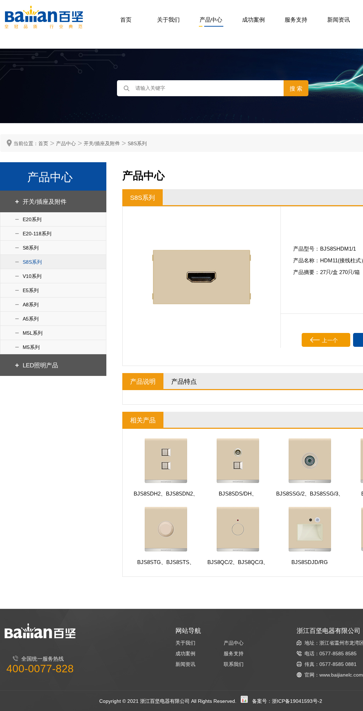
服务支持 (296, 19)
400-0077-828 (40, 668)
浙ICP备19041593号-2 (297, 701)
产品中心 (211, 19)
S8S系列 (137, 143)
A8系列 (31, 304)
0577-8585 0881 (338, 664)
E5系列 (31, 290)
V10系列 (32, 276)
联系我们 (234, 664)
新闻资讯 (338, 19)
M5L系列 (33, 332)
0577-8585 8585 (338, 653)
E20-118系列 (37, 233)
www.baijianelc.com (341, 674)
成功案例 (253, 19)
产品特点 (184, 381)
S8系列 (31, 247)
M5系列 (31, 347)
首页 (126, 19)
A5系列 (31, 318)
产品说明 (143, 381)
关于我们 (168, 19)
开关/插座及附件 (102, 143)
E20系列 (32, 219)
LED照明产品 (40, 365)
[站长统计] (244, 701)
